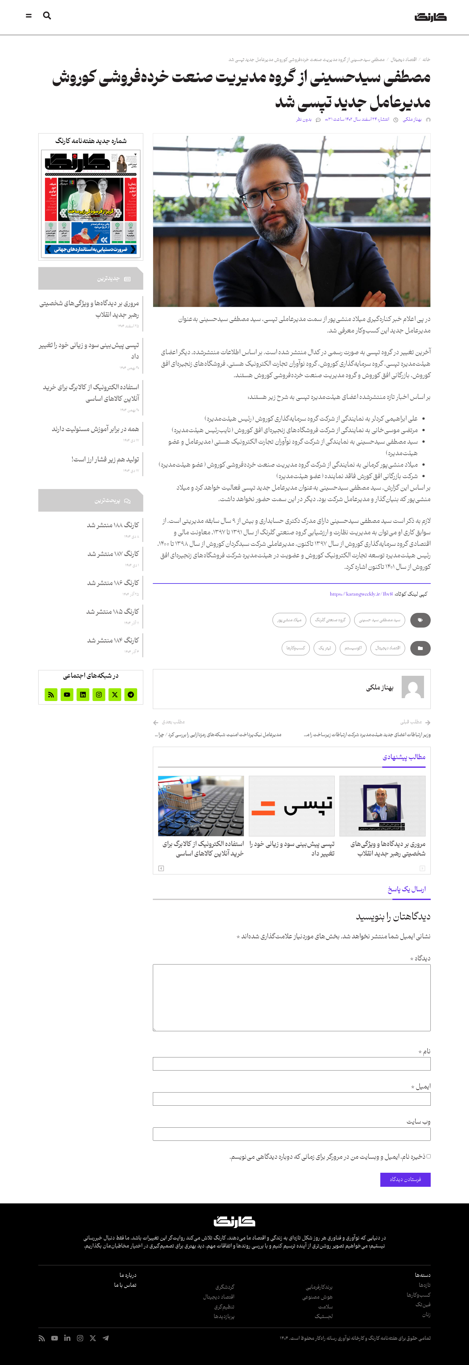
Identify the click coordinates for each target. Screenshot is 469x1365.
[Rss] (51, 694)
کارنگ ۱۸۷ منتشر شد (113, 554)
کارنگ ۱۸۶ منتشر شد (113, 583)
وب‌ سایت (418, 1122)
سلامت (325, 1307)
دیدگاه (420, 959)
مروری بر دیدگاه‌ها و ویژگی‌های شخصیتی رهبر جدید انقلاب (388, 849)
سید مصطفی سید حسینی (379, 620)
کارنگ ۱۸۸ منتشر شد (113, 525)
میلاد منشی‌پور (289, 620)
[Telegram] (130, 694)
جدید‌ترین (108, 278)
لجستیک (324, 1317)
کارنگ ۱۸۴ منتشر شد (113, 641)
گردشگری (224, 1287)
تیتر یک (324, 648)
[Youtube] (67, 694)
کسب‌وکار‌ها (419, 1295)
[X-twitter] (114, 694)
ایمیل (421, 1087)
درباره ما (128, 1275)
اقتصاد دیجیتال (404, 60)
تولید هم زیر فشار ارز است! (105, 459)
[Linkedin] (83, 694)
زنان (426, 1315)
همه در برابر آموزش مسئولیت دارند (95, 429)
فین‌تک (423, 1305)
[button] (161, 868)
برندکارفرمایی (319, 1287)
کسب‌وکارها (296, 648)
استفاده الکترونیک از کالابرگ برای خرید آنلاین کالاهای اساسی (203, 849)
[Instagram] (99, 694)
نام (424, 1052)
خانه (426, 60)
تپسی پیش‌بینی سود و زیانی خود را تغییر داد (292, 849)
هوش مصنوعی (317, 1297)
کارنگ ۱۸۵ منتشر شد (112, 612)
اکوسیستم (353, 648)
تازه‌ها (425, 1285)
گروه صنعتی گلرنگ (330, 620)
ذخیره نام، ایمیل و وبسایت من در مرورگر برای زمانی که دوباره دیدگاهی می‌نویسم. (327, 1157)
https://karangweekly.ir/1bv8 (361, 594)
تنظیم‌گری (224, 1307)
